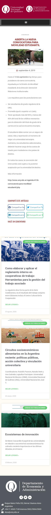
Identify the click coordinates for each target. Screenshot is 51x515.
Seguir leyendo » (12, 304)
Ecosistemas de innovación (22, 434)
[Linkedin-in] (30, 497)
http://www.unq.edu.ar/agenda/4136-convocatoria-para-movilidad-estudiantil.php (23, 183)
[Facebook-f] (21, 497)
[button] (16, 207)
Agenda (26, 34)
